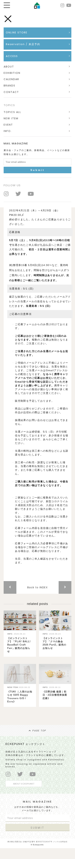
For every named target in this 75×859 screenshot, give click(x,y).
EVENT (8, 125)
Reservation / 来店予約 (24, 44)
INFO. (8, 131)
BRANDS (9, 85)
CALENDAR (11, 79)
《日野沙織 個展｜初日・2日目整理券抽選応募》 (55, 694)
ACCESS (12, 56)
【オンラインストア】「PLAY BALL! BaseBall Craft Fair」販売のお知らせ (19, 645)
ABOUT (9, 66)
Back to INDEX (37, 587)
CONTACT (11, 92)
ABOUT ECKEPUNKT (23, 783)
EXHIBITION (12, 73)
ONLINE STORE (16, 32)
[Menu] (7, 5)
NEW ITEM (11, 118)
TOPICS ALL (12, 112)
